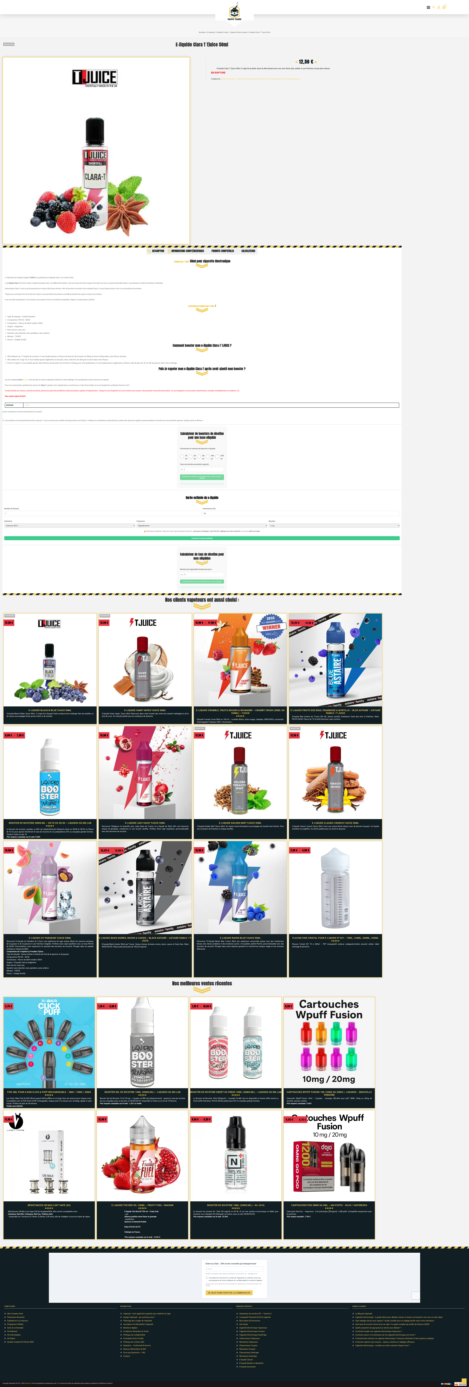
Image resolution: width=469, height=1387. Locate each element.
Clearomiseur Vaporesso (249, 1338)
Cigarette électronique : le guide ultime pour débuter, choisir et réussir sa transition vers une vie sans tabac (399, 1317)
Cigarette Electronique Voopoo (252, 1331)
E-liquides (211, 32)
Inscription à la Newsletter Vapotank (138, 1324)
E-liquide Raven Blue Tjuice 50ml (240, 938)
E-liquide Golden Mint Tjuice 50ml (240, 823)
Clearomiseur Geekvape (249, 1352)
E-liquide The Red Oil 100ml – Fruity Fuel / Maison (142, 1205)
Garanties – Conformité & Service (137, 1345)
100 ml (212, 457)
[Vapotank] (234, 11)
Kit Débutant (12, 1331)
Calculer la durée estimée (202, 538)
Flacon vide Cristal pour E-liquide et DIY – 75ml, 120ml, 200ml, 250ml (335, 938)
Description (158, 251)
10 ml (186, 457)
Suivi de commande (15, 1328)
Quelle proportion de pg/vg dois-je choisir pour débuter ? (378, 1328)
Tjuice (26, 380)
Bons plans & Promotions (249, 1321)
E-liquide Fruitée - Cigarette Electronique (231, 32)
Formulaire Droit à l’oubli (133, 1338)
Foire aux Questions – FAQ (134, 1352)
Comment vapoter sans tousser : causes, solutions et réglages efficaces (385, 1342)
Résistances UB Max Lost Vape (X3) (49, 1205)
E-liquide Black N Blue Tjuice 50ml (50, 710)
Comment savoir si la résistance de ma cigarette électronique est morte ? (385, 1335)
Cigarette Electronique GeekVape (252, 1335)
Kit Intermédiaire (14, 1335)
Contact (126, 1356)
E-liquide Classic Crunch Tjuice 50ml (335, 823)
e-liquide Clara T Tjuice (181, 261)
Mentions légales (130, 1328)
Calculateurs (248, 251)
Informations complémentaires (187, 251)
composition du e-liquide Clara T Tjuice (201, 306)
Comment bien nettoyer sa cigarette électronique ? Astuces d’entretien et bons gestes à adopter (394, 1338)
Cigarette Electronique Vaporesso (253, 1328)
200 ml (222, 457)
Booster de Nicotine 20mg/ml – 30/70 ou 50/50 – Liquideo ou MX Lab (50, 823)
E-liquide (17, 962)
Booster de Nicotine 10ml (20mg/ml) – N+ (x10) (236, 1205)
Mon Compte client (15, 1314)
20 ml (195, 457)
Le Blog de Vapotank (363, 1314)
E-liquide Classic (246, 1360)
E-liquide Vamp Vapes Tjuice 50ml (145, 710)
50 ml (203, 457)
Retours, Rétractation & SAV (134, 1349)
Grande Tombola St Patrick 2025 (20, 1342)
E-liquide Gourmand (247, 1367)
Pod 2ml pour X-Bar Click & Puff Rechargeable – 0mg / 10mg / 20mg (49, 1092)
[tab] (156, 251)
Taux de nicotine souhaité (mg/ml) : (194, 464)
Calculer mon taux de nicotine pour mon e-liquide (202, 581)
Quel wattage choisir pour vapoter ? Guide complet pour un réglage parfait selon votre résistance (394, 1321)
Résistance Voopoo (247, 1349)
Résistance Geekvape (248, 1356)
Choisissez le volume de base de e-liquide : (198, 448)
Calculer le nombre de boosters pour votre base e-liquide (202, 477)
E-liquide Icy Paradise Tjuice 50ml (50, 938)
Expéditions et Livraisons (17, 1321)
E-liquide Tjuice (285, 79)
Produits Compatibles (223, 251)
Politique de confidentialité (134, 1335)
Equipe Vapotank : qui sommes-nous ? (139, 1317)
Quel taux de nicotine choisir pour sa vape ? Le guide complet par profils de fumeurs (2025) (392, 1324)
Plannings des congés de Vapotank (137, 1321)
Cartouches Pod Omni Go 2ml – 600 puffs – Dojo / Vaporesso (329, 1205)
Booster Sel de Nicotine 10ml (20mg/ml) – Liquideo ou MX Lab (143, 1092)
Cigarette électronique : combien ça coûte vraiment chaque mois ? (382, 1345)
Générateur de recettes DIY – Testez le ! (255, 1314)
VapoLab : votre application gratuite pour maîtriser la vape (147, 1314)
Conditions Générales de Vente (136, 1331)
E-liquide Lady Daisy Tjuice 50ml (145, 823)
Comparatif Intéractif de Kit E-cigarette (255, 1317)
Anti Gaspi (243, 1324)
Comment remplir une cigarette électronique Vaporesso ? (378, 1331)
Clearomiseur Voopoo (248, 1345)
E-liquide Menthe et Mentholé (266, 79)
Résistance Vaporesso (248, 1342)
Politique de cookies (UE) (133, 1342)
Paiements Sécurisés (16, 1317)
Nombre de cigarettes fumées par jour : (196, 569)
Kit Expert (11, 1338)
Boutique (202, 32)
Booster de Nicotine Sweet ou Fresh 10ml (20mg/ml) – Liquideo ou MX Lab (235, 1092)
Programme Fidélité (15, 1324)
